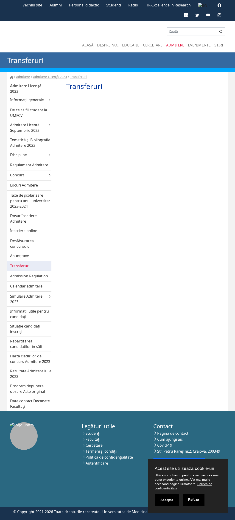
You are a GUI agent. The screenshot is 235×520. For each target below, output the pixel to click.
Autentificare (97, 463)
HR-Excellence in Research (168, 5)
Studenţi (93, 433)
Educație (130, 45)
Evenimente (199, 45)
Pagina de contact (172, 433)
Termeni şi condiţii (101, 451)
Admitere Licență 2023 (50, 77)
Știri (218, 45)
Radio (133, 5)
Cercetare (152, 45)
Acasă (87, 45)
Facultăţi (93, 439)
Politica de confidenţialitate (109, 457)
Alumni (56, 5)
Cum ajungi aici (170, 439)
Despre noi (107, 45)
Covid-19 (164, 445)
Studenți (113, 5)
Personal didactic (84, 5)
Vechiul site (32, 5)
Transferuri (78, 77)
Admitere (175, 45)
